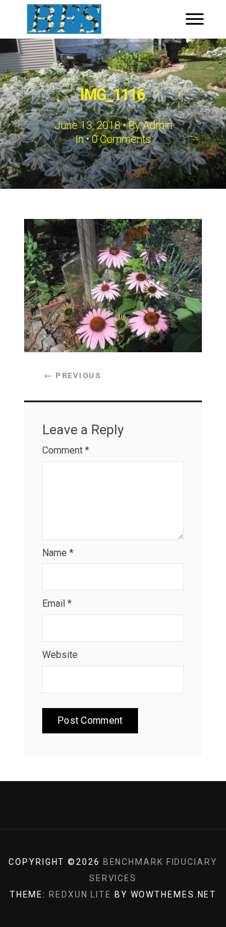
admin (157, 125)
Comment (65, 450)
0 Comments (121, 139)
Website (60, 654)
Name (58, 552)
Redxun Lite (80, 894)
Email (57, 603)
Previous (72, 375)
